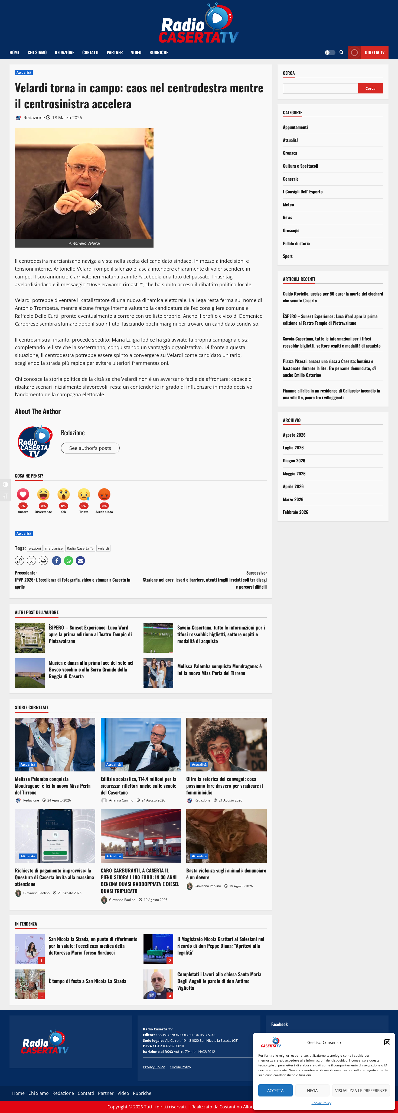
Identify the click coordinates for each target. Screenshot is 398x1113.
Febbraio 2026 (295, 512)
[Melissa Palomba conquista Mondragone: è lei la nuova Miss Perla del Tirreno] (55, 744)
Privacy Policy (154, 1067)
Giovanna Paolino (36, 893)
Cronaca (290, 153)
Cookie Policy (321, 1103)
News (287, 217)
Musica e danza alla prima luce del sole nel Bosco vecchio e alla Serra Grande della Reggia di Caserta (30, 673)
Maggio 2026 (294, 473)
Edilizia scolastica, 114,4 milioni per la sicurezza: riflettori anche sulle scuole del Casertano (138, 785)
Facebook (279, 1024)
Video (136, 52)
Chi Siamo (37, 52)
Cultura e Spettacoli (300, 166)
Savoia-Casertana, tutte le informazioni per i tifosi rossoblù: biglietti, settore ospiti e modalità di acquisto (158, 638)
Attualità (24, 72)
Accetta (275, 1090)
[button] (387, 1042)
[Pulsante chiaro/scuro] (330, 52)
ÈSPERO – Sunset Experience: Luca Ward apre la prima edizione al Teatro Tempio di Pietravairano (30, 638)
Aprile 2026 (293, 486)
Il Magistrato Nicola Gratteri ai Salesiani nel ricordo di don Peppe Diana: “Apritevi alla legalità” (158, 949)
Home (14, 52)
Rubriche (158, 52)
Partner (115, 52)
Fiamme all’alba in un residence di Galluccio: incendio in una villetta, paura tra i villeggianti (331, 394)
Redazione (64, 52)
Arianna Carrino (120, 800)
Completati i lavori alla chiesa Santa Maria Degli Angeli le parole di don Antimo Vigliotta (158, 984)
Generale (291, 179)
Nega (312, 1090)
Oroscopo (291, 230)
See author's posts (90, 448)
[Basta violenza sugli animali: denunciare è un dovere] (226, 836)
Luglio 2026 (293, 447)
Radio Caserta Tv (80, 548)
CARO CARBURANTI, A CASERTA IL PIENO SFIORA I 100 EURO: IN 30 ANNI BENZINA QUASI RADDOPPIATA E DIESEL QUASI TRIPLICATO (140, 880)
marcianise (54, 548)
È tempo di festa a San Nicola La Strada (30, 984)
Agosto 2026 (294, 434)
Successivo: (205, 579)
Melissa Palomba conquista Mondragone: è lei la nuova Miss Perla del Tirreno (158, 673)
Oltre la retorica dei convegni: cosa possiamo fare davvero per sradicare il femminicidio (224, 785)
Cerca (289, 73)
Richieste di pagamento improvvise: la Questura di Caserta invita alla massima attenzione (54, 877)
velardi (103, 548)
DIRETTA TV (374, 52)
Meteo (288, 204)
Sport (288, 256)
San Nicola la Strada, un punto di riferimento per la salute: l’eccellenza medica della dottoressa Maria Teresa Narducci (30, 949)
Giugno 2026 (294, 460)
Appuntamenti (295, 127)
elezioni (35, 548)
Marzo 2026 (293, 499)
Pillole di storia (296, 243)
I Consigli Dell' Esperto (303, 191)
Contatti (90, 52)
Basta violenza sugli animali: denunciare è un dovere (226, 874)
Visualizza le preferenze (361, 1090)
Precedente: (72, 579)
